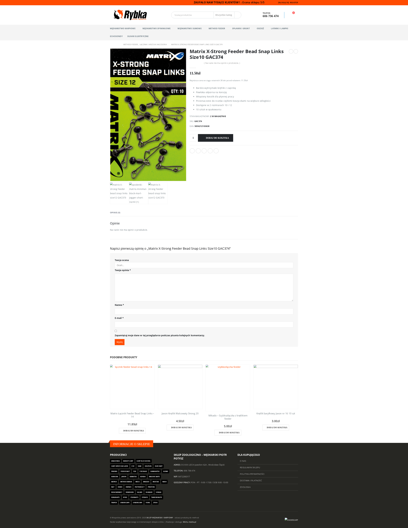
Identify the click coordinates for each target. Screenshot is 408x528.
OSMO (120, 487)
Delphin (148, 466)
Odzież (260, 28)
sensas (158, 492)
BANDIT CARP (128, 461)
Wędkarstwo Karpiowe (122, 28)
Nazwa (119, 304)
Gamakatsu (155, 471)
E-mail (119, 317)
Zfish (155, 503)
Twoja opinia (123, 270)
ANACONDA (115, 461)
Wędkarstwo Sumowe (189, 28)
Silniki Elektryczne (138, 36)
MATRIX (114, 482)
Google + (210, 150)
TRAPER (114, 503)
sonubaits (115, 497)
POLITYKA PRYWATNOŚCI (252, 474)
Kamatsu (133, 477)
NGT (112, 487)
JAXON (123, 477)
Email (216, 150)
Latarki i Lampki (279, 28)
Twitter (198, 150)
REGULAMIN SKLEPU (250, 467)
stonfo (145, 497)
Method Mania (126, 482)
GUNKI (165, 471)
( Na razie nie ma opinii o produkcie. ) (222, 63)
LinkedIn (204, 150)
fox (134, 471)
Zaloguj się (283, 2)
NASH (164, 482)
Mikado (146, 482)
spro (125, 497)
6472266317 (184, 476)
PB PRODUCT (139, 487)
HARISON (114, 477)
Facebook (192, 150)
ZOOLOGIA (245, 487)
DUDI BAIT (159, 466)
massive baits (154, 477)
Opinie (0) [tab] (115, 212)
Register (294, 2)
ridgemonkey (116, 492)
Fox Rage (143, 471)
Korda (143, 477)
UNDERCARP (137, 503)
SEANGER (149, 492)
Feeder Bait (125, 471)
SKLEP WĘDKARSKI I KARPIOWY (159, 517)
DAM (139, 466)
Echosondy (116, 36)
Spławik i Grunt (241, 28)
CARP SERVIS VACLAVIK (119, 466)
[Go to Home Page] (111, 44)
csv (132, 466)
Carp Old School (143, 461)
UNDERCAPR (125, 503)
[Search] (237, 15)
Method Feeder (217, 28)
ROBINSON (130, 492)
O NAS (243, 461)
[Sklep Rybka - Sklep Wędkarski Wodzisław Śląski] (130, 15)
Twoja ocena (122, 260)
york (148, 503)
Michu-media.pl (189, 522)
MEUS (137, 482)
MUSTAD (156, 482)
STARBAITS (134, 497)
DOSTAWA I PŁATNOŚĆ (251, 480)
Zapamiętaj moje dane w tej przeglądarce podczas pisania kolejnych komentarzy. (160, 335)
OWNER (128, 487)
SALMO (139, 492)
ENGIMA (114, 471)
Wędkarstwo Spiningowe (156, 28)
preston (151, 487)
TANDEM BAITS (156, 497)
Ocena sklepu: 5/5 (253, 2)
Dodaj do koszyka (217, 138)
